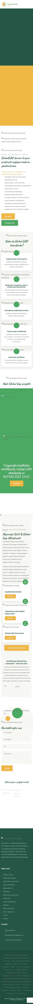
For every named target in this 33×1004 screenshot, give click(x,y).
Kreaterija (12, 990)
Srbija (26, 978)
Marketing (27, 990)
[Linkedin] (7, 862)
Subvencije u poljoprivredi (16, 782)
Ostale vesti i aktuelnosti (16, 648)
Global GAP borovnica (14, 633)
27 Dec (25, 601)
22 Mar (25, 581)
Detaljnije (8, 216)
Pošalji (7, 768)
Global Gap (18, 955)
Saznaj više (9, 62)
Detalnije (10, 596)
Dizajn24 (20, 990)
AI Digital (9, 993)
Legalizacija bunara (13, 592)
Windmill (5, 990)
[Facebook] (2, 862)
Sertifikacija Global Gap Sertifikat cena (16, 958)
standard (25, 955)
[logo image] (10, 4)
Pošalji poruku (10, 223)
